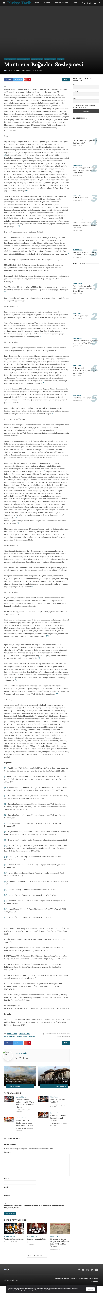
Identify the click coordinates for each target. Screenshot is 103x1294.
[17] (39, 658)
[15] (32, 586)
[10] (19, 435)
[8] (20, 402)
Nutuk (66, 1279)
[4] (68, 253)
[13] (16, 517)
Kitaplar (74, 1279)
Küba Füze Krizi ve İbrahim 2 (57, 1101)
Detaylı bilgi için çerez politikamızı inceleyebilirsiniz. (34, 1290)
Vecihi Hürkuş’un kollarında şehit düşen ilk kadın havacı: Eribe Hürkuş (25, 1103)
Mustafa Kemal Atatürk (63, 1036)
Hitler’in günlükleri (80, 197)
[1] (5, 154)
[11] (54, 457)
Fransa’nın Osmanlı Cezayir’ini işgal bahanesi (58, 1118)
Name (6, 1179)
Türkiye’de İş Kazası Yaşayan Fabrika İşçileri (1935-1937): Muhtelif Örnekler (59, 1243)
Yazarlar (76, 138)
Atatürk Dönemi (10, 59)
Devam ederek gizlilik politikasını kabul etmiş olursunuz (84, 106)
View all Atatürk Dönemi (35, 1256)
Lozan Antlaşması (51, 1033)
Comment (7, 1152)
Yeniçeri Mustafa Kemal (14, 1239)
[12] (44, 471)
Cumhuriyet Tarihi (23, 59)
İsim (74, 84)
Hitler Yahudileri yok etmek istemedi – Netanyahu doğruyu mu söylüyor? (85, 370)
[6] (40, 336)
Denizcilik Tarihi (36, 59)
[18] (16, 679)
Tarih (37, 3)
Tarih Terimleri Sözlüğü (88, 1279)
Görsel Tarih (77, 195)
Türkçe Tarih (20, 70)
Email (6, 1187)
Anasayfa (59, 1279)
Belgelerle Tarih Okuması (81, 220)
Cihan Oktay (22, 1110)
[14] (18, 523)
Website (7, 1195)
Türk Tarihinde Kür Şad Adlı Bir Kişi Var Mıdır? (85, 141)
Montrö (67, 1033)
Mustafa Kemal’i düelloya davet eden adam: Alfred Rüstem (24, 1122)
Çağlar (47, 3)
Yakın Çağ (60, 59)
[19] (57, 693)
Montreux (61, 1033)
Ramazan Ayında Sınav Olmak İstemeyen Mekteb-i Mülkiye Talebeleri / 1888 (85, 224)
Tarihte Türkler (61, 3)
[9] (52, 413)
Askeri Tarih (54, 1097)
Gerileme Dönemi (50, 59)
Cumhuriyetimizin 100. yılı (36, 1240)
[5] (5, 292)
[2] (27, 190)
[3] (19, 226)
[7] (43, 383)
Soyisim (75, 91)
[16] (47, 635)
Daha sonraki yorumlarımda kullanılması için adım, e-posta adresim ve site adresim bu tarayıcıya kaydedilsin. (34, 1207)
